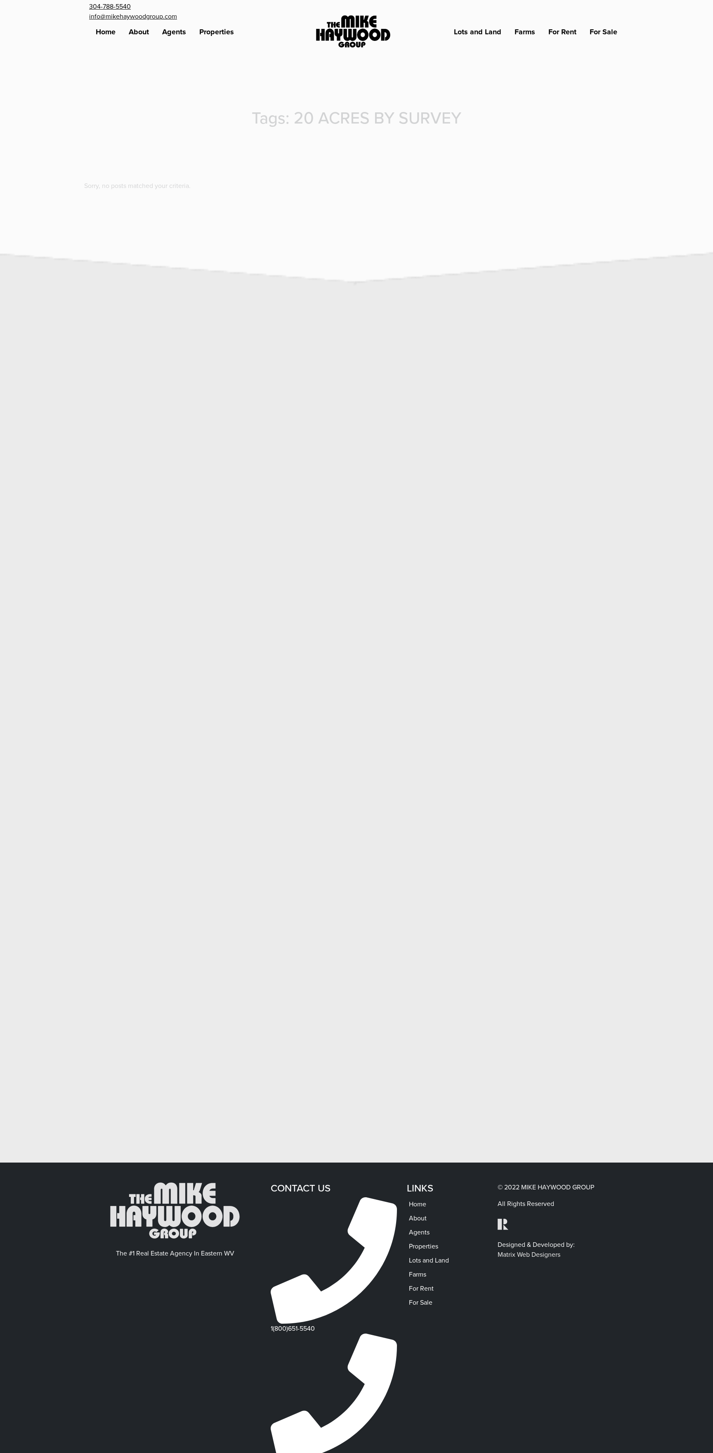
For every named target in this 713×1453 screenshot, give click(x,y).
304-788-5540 (110, 6)
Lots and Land (477, 31)
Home (106, 31)
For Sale (603, 31)
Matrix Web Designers (529, 1254)
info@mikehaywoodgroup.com (133, 16)
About (139, 31)
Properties (216, 31)
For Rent (562, 31)
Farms (525, 31)
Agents (174, 31)
